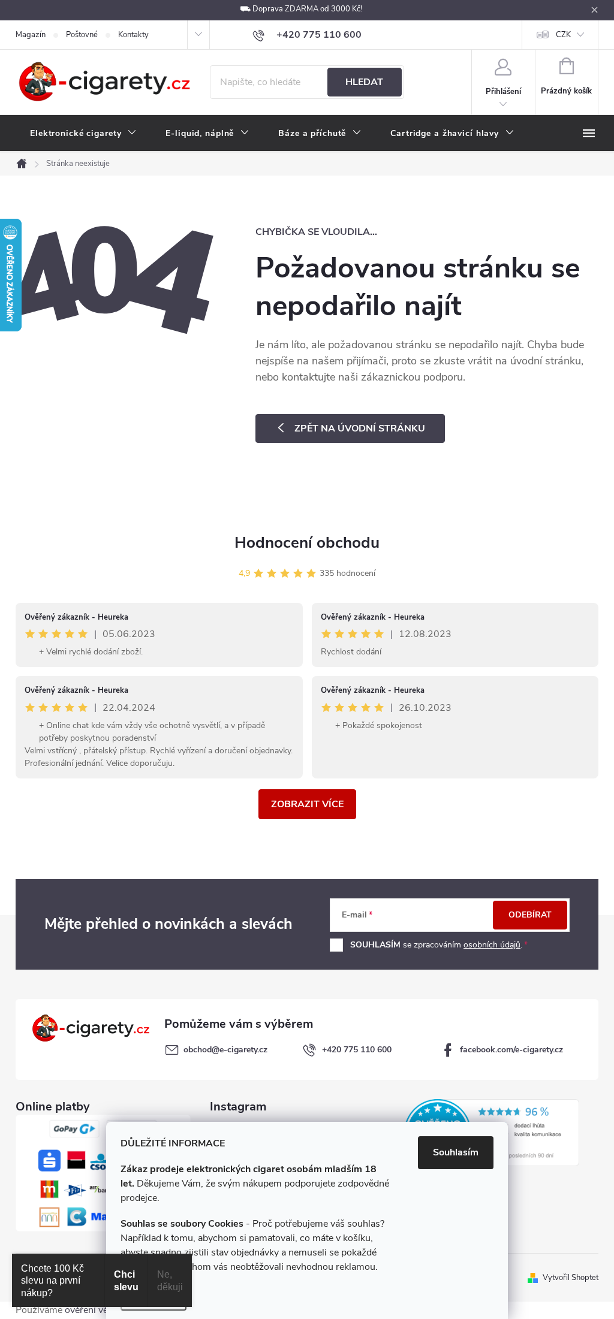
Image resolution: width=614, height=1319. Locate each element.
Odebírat (530, 914)
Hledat (364, 82)
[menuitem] (83, 133)
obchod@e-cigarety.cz (225, 1049)
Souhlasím (455, 1152)
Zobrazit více (307, 804)
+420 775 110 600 (357, 1049)
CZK (563, 34)
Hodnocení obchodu (307, 542)
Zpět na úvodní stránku (359, 428)
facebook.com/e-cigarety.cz (511, 1049)
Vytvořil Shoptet (570, 1277)
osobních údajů (491, 944)
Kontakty (133, 34)
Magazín (31, 34)
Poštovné (82, 34)
